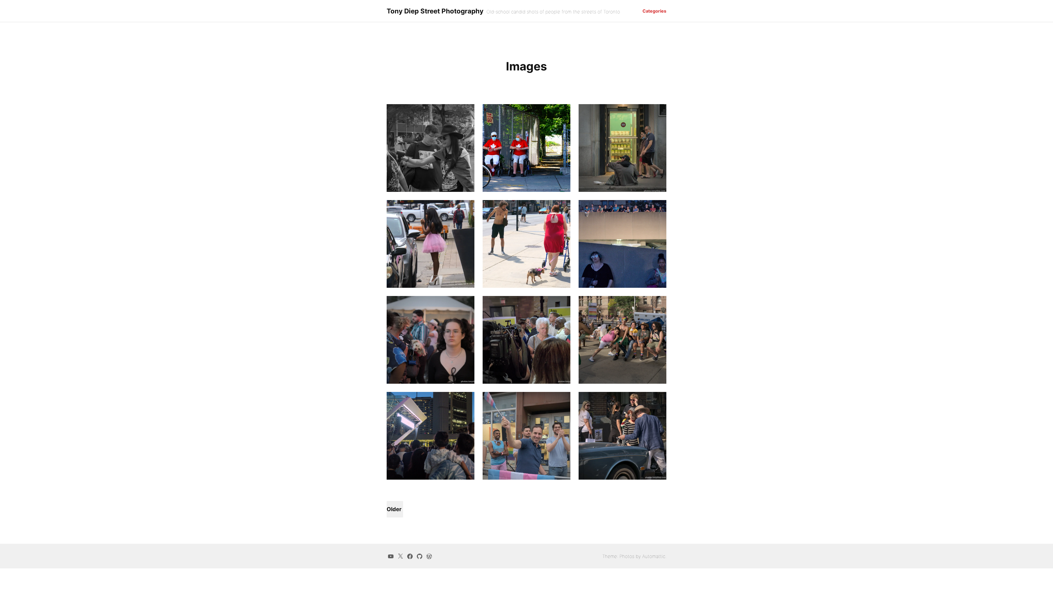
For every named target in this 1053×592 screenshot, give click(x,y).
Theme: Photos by (622, 556)
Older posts (394, 511)
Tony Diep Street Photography (435, 11)
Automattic (653, 556)
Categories (654, 11)
